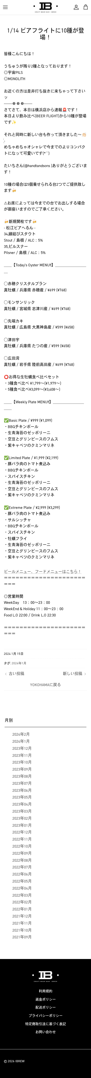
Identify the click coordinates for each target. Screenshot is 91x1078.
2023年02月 (22, 818)
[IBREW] (45, 7)
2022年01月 (22, 909)
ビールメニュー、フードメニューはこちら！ (43, 571)
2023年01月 (22, 825)
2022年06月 (22, 874)
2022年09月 (22, 853)
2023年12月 (22, 748)
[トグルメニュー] (5, 7)
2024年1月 (19, 663)
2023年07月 (22, 783)
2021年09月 (22, 937)
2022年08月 (22, 860)
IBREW (20, 1061)
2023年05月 (22, 797)
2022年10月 (22, 846)
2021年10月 (22, 930)
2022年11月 (22, 839)
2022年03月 (22, 895)
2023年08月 (22, 776)
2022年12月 (22, 832)
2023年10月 (22, 762)
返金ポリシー (45, 999)
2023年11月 (22, 755)
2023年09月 (22, 769)
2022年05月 (22, 881)
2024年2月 (21, 734)
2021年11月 (22, 923)
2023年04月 (22, 804)
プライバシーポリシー (46, 1015)
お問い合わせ (45, 1032)
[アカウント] (75, 7)
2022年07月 (22, 867)
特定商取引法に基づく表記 (45, 1024)
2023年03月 (22, 811)
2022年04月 (22, 888)
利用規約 (45, 991)
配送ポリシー (45, 1007)
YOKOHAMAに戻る (45, 684)
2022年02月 (22, 902)
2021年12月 (22, 916)
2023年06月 (22, 790)
